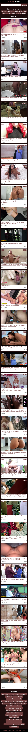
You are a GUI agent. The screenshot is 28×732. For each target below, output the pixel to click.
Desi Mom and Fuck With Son (14, 719)
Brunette (18, 13)
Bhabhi (24, 13)
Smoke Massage (17, 696)
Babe (20, 11)
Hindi (16, 11)
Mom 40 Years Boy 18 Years (14, 705)
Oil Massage (9, 696)
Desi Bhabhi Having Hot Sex (14, 710)
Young (24, 11)
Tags (9, 730)
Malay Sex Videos (14, 717)
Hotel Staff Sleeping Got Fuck (14, 708)
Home (5, 730)
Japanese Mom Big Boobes (19, 694)
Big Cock (4, 11)
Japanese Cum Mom (21, 701)
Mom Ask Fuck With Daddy (14, 722)
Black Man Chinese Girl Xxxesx (14, 715)
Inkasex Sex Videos (7, 703)
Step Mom (10, 11)
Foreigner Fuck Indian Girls (14, 699)
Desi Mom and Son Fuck (10, 724)
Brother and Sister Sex (20, 703)
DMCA (13, 730)
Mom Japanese (14, 726)
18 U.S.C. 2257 (20, 730)
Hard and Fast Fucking (9, 13)
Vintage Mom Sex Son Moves (14, 712)
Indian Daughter (6, 694)
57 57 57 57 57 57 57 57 (8, 701)
